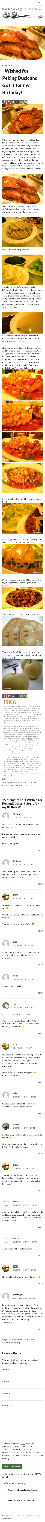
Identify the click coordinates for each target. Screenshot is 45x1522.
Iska (9, 702)
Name (5, 1369)
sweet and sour (27, 785)
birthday (15, 783)
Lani (15, 942)
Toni (15, 1004)
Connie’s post (28, 151)
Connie (16, 1124)
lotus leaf (25, 783)
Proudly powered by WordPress (14, 1516)
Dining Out (7, 65)
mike (15, 1093)
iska (15, 1044)
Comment (7, 1405)
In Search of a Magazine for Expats (21, 1490)
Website (6, 1393)
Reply (40, 850)
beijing (6, 783)
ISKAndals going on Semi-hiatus (20, 1500)
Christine (17, 861)
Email (5, 1381)
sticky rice (13, 785)
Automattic (6, 1519)
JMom (16, 1201)
